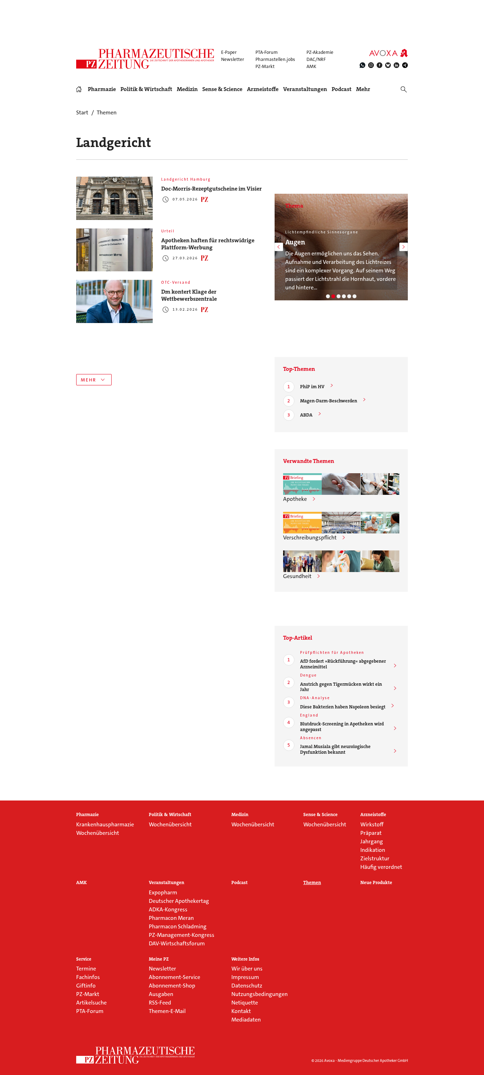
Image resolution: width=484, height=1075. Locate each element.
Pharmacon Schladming (178, 926)
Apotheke (295, 499)
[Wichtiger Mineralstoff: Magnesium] (339, 296)
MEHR (88, 380)
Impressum (245, 977)
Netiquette (244, 1002)
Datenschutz (246, 985)
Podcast (341, 89)
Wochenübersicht (97, 833)
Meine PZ (159, 959)
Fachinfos (88, 977)
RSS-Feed (160, 1002)
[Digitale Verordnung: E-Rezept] (354, 296)
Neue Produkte (376, 883)
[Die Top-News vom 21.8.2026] (302, 484)
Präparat (371, 833)
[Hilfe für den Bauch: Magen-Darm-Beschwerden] (328, 296)
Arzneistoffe (262, 89)
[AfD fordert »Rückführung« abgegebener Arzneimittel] (380, 484)
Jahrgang (371, 841)
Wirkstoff (371, 824)
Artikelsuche (91, 1002)
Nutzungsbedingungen (259, 994)
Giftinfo (86, 985)
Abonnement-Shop (172, 985)
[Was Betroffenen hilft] (380, 561)
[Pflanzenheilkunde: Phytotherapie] (344, 296)
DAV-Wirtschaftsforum (177, 943)
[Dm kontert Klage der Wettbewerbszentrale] (114, 301)
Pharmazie (102, 89)
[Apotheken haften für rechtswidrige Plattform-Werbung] (114, 250)
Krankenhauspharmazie (105, 824)
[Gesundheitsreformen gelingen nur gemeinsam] (302, 561)
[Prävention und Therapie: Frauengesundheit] (349, 296)
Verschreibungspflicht (310, 537)
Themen (312, 883)
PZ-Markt (265, 66)
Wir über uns (247, 968)
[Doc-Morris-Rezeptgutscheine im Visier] (114, 198)
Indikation (372, 850)
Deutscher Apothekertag (179, 901)
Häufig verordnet (381, 867)
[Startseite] (135, 1055)
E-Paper (229, 52)
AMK (311, 66)
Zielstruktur (374, 858)
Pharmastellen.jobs (275, 59)
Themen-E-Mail (167, 1011)
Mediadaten (246, 1019)
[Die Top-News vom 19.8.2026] (302, 522)
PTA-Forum (266, 52)
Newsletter (232, 59)
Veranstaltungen (305, 89)
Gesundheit (297, 576)
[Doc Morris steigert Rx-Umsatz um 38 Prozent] (341, 522)
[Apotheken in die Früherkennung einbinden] (341, 484)
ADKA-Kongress (168, 909)
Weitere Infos (245, 959)
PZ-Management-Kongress (181, 935)
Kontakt (241, 1011)
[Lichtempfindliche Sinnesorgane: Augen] (333, 296)
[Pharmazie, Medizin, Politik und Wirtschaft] (145, 59)
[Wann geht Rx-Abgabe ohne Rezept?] (380, 522)
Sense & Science (222, 89)
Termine (86, 968)
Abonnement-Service (174, 977)
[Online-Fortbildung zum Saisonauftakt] (341, 561)
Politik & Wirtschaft (146, 89)
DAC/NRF (316, 59)
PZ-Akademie (319, 52)
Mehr (363, 89)
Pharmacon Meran (171, 918)
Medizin (187, 89)
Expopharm (163, 892)
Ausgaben (161, 994)
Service (83, 959)
